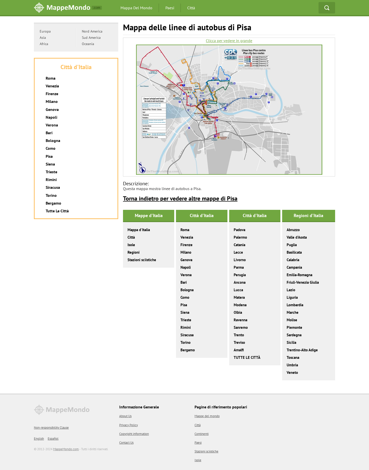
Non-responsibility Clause (51, 427)
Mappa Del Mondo (136, 7)
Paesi (169, 7)
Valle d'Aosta (297, 237)
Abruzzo (293, 229)
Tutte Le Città (57, 210)
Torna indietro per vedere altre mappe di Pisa (180, 198)
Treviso (239, 342)
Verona (186, 274)
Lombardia (295, 304)
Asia (43, 37)
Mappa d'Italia (139, 229)
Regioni (134, 252)
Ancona (239, 282)
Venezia (186, 237)
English (39, 438)
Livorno (240, 259)
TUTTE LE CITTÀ (247, 357)
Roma (184, 229)
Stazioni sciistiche (142, 259)
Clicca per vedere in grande (229, 40)
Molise (292, 320)
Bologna (187, 289)
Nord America (92, 31)
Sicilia (291, 342)
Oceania (88, 44)
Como (184, 297)
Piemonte (294, 327)
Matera (239, 297)
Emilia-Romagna (299, 274)
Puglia (292, 244)
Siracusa (187, 335)
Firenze (186, 244)
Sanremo (241, 327)
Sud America (91, 37)
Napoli (185, 267)
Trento (239, 335)
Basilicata (294, 252)
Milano (185, 252)
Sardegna (294, 335)
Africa (44, 44)
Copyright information (134, 434)
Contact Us (126, 442)
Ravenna (240, 320)
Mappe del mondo (207, 416)
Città (191, 7)
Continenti (202, 434)
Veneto (292, 372)
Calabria (293, 259)
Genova (186, 259)
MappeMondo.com (66, 449)
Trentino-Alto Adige (302, 350)
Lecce (238, 252)
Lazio (291, 289)
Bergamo (187, 350)
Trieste (185, 320)
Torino (185, 342)
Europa (45, 31)
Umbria (292, 365)
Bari (183, 282)
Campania (294, 267)
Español (53, 438)
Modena (240, 304)
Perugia (240, 274)
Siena (184, 312)
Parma (239, 267)
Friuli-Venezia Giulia (303, 282)
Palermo (240, 237)
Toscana (293, 357)
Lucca (238, 289)
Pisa (183, 304)
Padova (239, 229)
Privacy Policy (128, 425)
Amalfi (239, 350)
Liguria (292, 297)
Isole (131, 244)
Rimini (185, 327)
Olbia (238, 312)
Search (327, 8)
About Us (125, 416)
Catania (239, 244)
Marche (292, 312)
